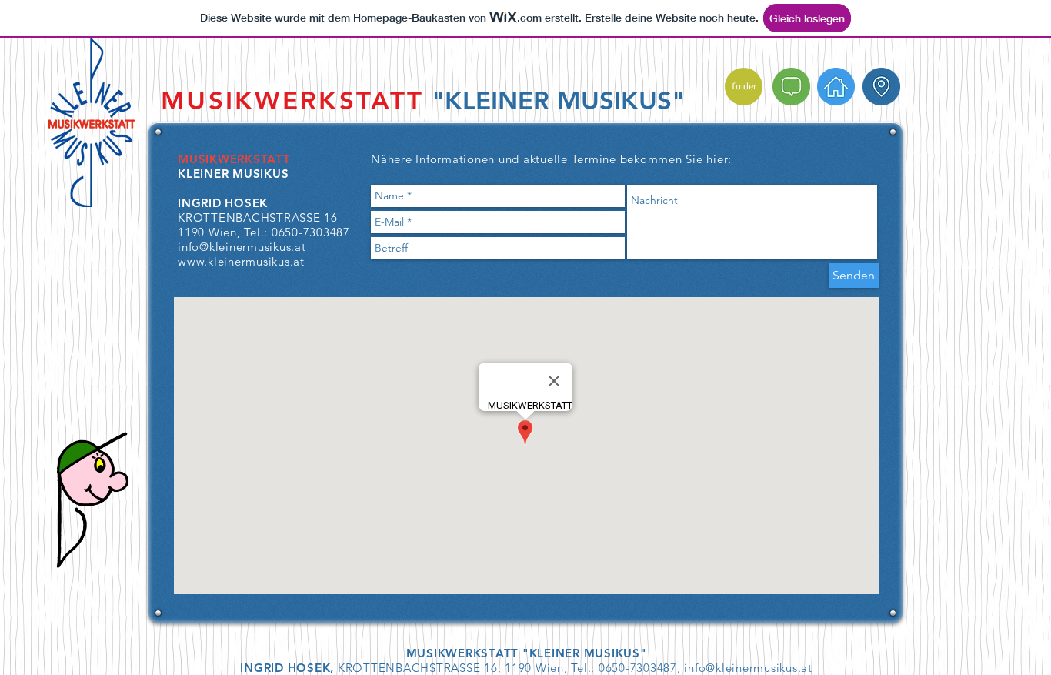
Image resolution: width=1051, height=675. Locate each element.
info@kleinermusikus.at (748, 667)
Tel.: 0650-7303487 (297, 232)
